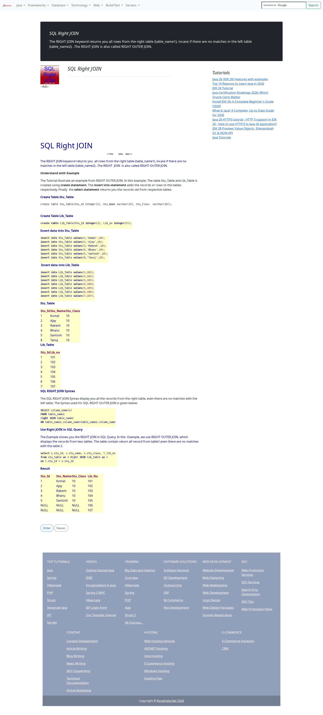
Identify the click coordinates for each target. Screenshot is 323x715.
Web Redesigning (215, 585)
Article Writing (77, 648)
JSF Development (175, 578)
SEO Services (251, 582)
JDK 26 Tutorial (222, 88)
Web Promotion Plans (257, 609)
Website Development (218, 570)
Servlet (52, 623)
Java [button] (19, 5)
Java (50, 570)
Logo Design (211, 600)
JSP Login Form (96, 608)
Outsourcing (173, 585)
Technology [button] (79, 5)
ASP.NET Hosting (156, 648)
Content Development (82, 641)
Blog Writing (75, 656)
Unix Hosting (153, 656)
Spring (51, 578)
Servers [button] (131, 5)
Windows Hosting (156, 671)
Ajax (128, 608)
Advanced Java (57, 608)
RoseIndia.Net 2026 (170, 701)
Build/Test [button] (113, 5)
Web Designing (213, 578)
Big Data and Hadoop (140, 570)
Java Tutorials (221, 137)
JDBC (89, 578)
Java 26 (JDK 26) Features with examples (240, 79)
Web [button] (97, 5)
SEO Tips (248, 602)
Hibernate (54, 585)
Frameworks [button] (37, 5)
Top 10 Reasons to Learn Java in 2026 (238, 84)
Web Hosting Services (159, 641)
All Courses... (134, 623)
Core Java (131, 578)
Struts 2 (130, 615)
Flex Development (176, 608)
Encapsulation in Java (101, 585)
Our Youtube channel (101, 615)
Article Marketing (79, 690)
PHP (50, 593)
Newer (61, 528)
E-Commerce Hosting (159, 663)
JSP (49, 615)
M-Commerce (173, 600)
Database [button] (59, 5)
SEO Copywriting (78, 671)
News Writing (76, 663)
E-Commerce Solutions (238, 641)
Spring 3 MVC (95, 593)
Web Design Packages (218, 608)
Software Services (176, 570)
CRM (225, 648)
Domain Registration (217, 615)
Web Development (216, 593)
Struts (51, 600)
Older (47, 528)
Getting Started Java (100, 570)
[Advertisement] (119, 115)
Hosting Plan (153, 678)
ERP (166, 593)
